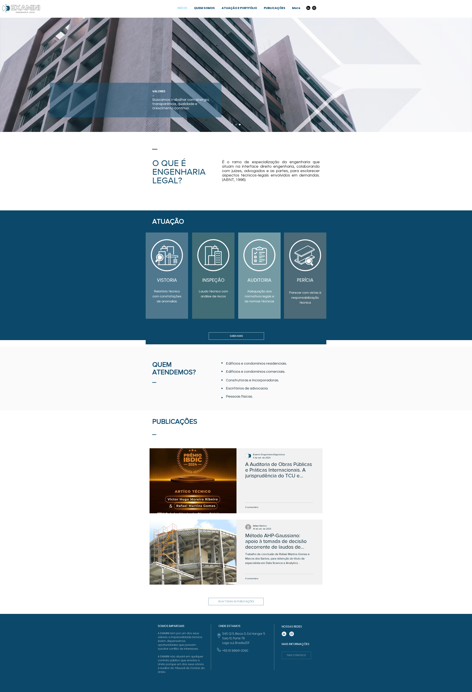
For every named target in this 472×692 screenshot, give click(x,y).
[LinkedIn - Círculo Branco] (284, 634)
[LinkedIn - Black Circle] (308, 8)
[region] (167, 276)
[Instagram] (314, 8)
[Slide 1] (232, 124)
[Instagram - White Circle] (291, 634)
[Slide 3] (240, 124)
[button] (296, 655)
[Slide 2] (236, 124)
